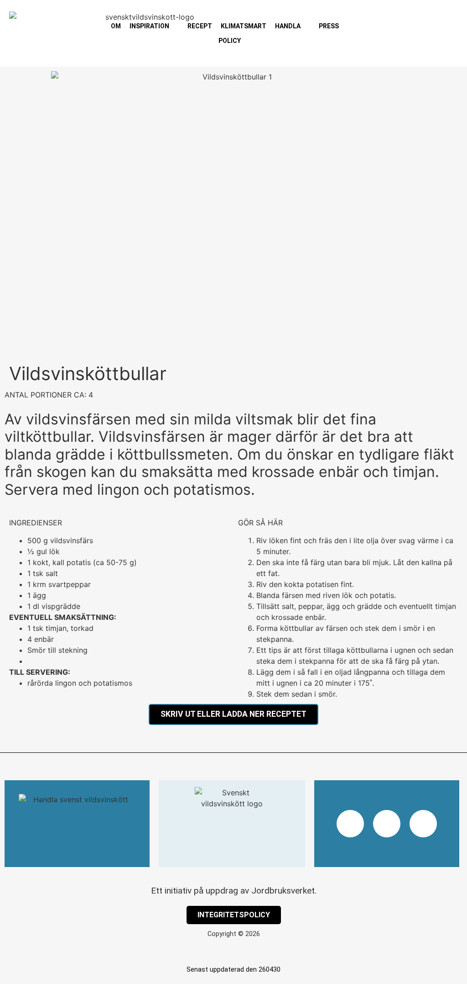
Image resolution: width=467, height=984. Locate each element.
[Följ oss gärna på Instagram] (350, 823)
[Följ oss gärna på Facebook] (386, 823)
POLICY (229, 40)
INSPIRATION (149, 26)
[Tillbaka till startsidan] (232, 823)
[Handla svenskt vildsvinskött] (77, 823)
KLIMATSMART (243, 26)
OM (116, 26)
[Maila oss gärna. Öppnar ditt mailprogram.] (423, 823)
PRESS (329, 26)
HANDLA (288, 26)
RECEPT (199, 26)
